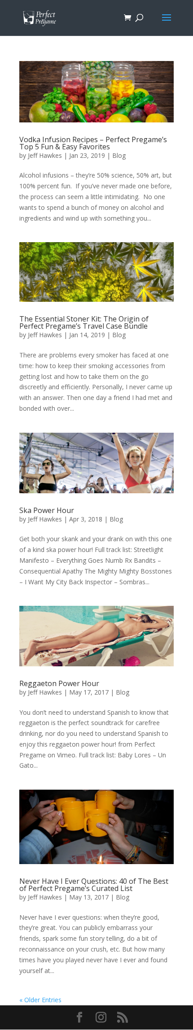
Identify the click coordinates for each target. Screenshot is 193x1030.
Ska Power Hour (46, 510)
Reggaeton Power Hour (59, 683)
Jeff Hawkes (45, 155)
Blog (119, 155)
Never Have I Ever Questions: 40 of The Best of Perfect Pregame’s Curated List (93, 884)
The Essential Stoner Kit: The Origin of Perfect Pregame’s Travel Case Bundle (84, 322)
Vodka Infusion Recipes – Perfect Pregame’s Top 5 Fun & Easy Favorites (93, 143)
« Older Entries (40, 999)
